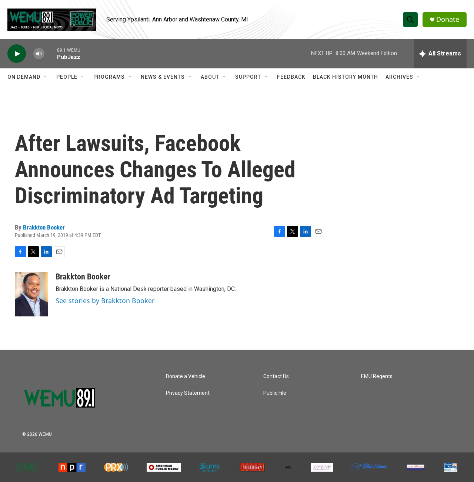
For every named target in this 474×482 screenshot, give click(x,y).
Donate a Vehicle (185, 376)
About (210, 77)
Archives (399, 77)
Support (248, 77)
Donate (447, 19)
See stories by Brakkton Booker (105, 300)
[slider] (51, 53)
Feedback (291, 77)
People (66, 77)
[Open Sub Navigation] (46, 77)
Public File (274, 393)
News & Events (163, 77)
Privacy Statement (188, 393)
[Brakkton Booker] (31, 294)
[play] (17, 54)
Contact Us (276, 376)
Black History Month (345, 77)
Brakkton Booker (44, 227)
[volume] (39, 53)
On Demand (23, 77)
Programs (109, 77)
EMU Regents (377, 376)
